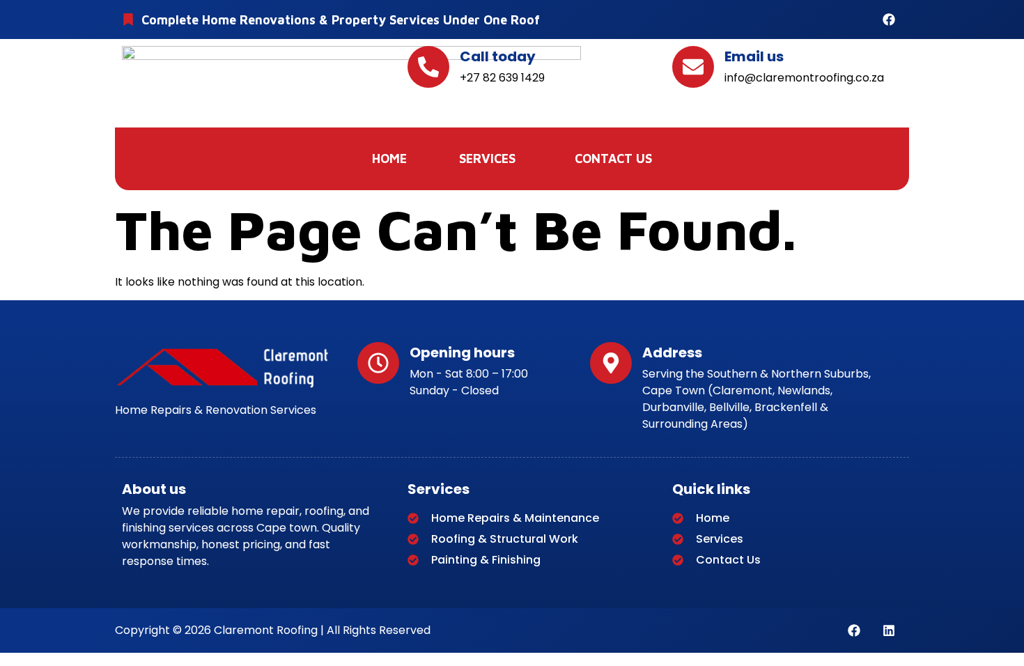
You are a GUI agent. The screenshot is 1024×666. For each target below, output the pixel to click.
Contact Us (613, 158)
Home (389, 158)
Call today (498, 56)
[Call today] (428, 67)
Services (487, 158)
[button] (490, 159)
